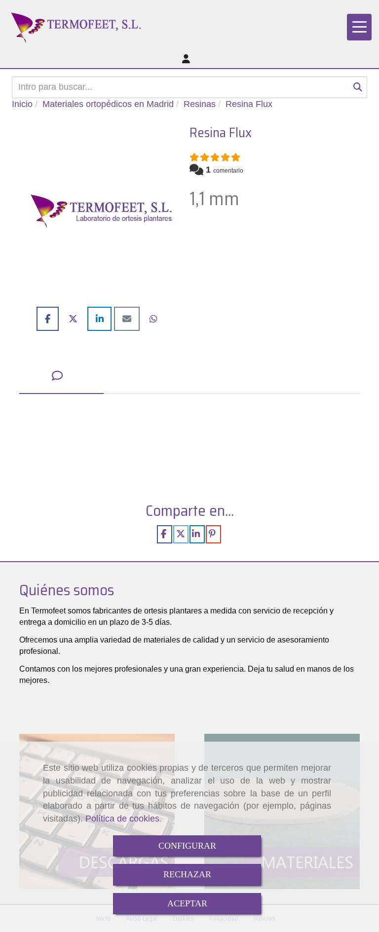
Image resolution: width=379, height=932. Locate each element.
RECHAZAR (187, 874)
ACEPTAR (187, 903)
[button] (186, 59)
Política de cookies (122, 819)
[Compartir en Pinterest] (213, 534)
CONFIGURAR (187, 846)
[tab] (61, 376)
